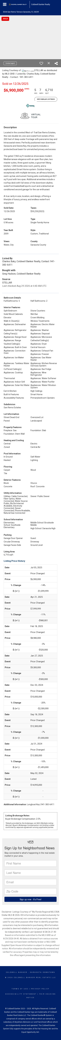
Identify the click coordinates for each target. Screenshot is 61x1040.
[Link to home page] (19, 4)
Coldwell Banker (16, 972)
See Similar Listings (46, 99)
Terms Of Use (20, 989)
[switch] (41, 63)
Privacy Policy (40, 989)
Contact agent (10, 63)
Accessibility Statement (21, 994)
